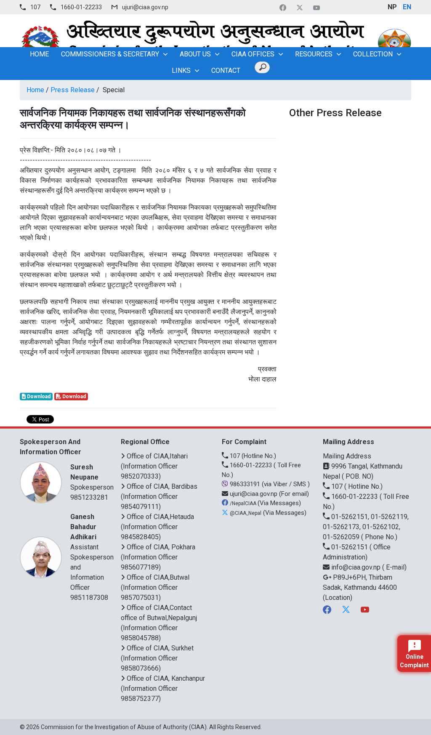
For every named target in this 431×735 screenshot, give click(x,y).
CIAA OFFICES (252, 54)
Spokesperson (92, 477)
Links (181, 71)
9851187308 (89, 598)
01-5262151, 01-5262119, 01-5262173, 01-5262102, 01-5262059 (366, 527)
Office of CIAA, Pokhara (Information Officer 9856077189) (158, 557)
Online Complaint (414, 660)
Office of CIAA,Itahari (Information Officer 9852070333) (154, 466)
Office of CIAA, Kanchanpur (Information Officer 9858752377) (163, 688)
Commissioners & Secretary (110, 54)
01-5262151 (350, 547)
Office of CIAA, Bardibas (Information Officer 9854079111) (159, 496)
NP (392, 7)
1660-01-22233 (81, 7)
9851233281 (89, 497)
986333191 (245, 484)
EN (407, 7)
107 (35, 7)
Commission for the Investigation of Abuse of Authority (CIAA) (124, 727)
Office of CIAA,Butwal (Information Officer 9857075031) (155, 587)
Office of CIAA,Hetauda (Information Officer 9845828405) (157, 527)
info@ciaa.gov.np (356, 567)
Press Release (73, 90)
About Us (195, 54)
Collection (373, 54)
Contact (225, 71)
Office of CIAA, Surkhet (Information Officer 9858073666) (157, 658)
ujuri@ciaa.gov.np (145, 7)
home (39, 54)
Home (35, 90)
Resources (314, 54)
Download (38, 396)
